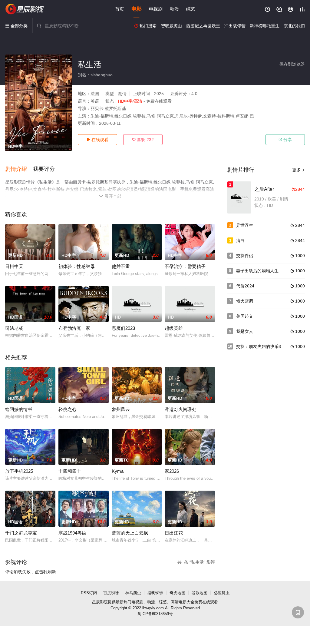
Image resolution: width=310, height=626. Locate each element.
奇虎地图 (177, 593)
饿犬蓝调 (244, 301)
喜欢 (143, 139)
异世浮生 (244, 225)
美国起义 (244, 316)
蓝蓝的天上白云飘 (130, 532)
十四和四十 (69, 471)
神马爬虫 (133, 593)
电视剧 (156, 9)
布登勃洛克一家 (74, 328)
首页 (119, 9)
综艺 (190, 9)
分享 (285, 139)
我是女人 (244, 331)
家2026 (172, 471)
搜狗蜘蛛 (155, 593)
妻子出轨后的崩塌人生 (257, 270)
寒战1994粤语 (72, 532)
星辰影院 (100, 602)
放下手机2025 (19, 471)
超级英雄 (174, 328)
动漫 (174, 9)
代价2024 (245, 285)
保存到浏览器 (292, 64)
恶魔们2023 (123, 328)
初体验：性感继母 (76, 266)
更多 (298, 169)
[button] (19, 169)
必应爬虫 (221, 593)
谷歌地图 (199, 593)
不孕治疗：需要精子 (185, 266)
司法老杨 (14, 328)
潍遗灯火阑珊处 (180, 409)
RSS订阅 (89, 593)
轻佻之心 (67, 409)
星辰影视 (25, 9)
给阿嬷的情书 (18, 409)
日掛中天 (14, 266)
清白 (240, 240)
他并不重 (121, 266)
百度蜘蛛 (111, 593)
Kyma (118, 471)
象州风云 (121, 409)
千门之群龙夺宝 (21, 532)
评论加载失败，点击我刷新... (32, 571)
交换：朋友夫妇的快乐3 (258, 346)
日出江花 (174, 532)
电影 (136, 9)
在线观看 (97, 139)
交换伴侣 (244, 255)
